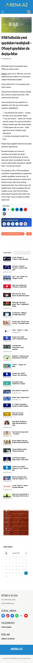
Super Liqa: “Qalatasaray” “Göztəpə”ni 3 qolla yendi (19, 286)
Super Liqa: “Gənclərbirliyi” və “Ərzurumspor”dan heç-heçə (20, 495)
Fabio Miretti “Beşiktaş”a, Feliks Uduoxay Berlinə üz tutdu (19, 423)
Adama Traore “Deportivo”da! (20, 397)
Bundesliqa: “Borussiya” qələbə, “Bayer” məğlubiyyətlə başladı (20, 304)
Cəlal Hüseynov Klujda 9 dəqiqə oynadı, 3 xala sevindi (20, 458)
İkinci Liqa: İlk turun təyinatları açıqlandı (17, 414)
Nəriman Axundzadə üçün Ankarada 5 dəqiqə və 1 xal (19, 478)
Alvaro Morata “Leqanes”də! (20, 390)
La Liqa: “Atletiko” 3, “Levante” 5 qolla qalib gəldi (20, 258)
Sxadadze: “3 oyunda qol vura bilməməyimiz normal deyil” (20, 357)
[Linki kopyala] (4, 214)
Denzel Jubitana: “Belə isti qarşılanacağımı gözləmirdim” (20, 441)
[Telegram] (17, 209)
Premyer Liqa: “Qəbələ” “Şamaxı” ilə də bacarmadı (19, 374)
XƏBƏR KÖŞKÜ (7, 252)
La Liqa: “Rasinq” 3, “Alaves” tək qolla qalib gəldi (20, 486)
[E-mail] (25, 209)
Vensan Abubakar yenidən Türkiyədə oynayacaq (19, 450)
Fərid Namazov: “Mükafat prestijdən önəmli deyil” (19, 313)
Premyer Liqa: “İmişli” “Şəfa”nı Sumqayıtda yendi (19, 338)
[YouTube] (25, 224)
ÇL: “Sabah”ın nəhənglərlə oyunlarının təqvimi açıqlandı (20, 405)
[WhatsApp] (12, 209)
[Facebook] (4, 209)
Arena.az (4, 74)
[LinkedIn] (21, 209)
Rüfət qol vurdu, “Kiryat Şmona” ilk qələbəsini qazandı (20, 294)
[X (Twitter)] (8, 209)
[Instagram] (8, 224)
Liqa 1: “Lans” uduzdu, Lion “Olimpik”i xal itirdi (19, 277)
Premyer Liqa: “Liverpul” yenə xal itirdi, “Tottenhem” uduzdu (20, 322)
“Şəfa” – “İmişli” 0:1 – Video (20, 330)
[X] (21, 224)
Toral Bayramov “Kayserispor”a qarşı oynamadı (18, 347)
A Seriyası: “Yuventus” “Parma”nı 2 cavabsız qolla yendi (19, 268)
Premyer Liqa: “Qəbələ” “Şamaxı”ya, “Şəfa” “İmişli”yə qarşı (20, 468)
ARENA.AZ (16, 649)
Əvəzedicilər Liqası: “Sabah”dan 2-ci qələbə (18, 383)
